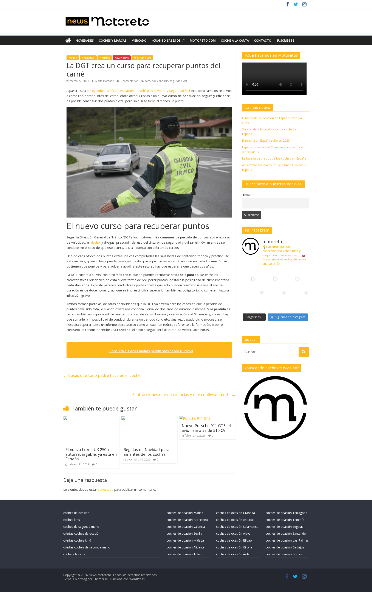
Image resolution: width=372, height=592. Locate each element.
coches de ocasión (76, 513)
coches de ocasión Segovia (285, 527)
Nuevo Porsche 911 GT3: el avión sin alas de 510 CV (206, 428)
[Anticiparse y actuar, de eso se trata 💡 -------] (275, 301)
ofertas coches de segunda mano (86, 547)
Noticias (105, 58)
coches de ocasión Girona (234, 547)
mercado (139, 40)
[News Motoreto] (68, 40)
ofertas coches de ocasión (81, 533)
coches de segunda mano (81, 527)
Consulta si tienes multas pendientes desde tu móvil (151, 351)
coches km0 (71, 520)
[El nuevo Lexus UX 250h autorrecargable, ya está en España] (91, 418)
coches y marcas (112, 40)
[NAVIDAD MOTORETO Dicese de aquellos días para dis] (253, 279)
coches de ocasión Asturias (235, 520)
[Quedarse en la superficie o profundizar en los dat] (253, 301)
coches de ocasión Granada (235, 513)
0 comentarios (129, 81)
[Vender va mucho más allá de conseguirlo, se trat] (298, 301)
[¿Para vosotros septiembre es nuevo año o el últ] (298, 279)
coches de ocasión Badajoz (285, 547)
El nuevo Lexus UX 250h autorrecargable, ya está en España (91, 454)
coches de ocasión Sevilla (184, 533)
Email (247, 195)
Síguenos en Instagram (290, 317)
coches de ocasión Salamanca (237, 527)
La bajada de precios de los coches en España (274, 158)
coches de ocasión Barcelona (187, 520)
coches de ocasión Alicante (186, 547)
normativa (88, 58)
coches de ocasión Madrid (185, 513)
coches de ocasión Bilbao (234, 540)
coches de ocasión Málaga (185, 540)
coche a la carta (235, 40)
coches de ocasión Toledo (185, 554)
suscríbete (285, 40)
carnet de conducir (156, 81)
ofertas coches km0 (77, 540)
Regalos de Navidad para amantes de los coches (146, 452)
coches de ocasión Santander (286, 533)
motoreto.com (203, 40)
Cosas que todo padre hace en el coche (101, 375)
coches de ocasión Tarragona (286, 513)
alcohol (95, 242)
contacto (262, 40)
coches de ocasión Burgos (284, 554)
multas (73, 58)
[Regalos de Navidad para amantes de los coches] (149, 418)
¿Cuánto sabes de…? (168, 40)
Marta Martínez (104, 81)
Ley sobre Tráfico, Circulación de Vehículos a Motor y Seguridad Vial (140, 90)
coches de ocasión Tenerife (285, 520)
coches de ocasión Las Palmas (287, 540)
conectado (105, 489)
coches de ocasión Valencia (186, 527)
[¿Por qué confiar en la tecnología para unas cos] (275, 279)
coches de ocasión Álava (233, 533)
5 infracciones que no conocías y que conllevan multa (184, 394)
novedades (85, 40)
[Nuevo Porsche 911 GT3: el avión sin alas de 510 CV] (195, 418)
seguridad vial (142, 58)
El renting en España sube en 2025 (266, 140)
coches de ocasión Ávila (233, 554)
